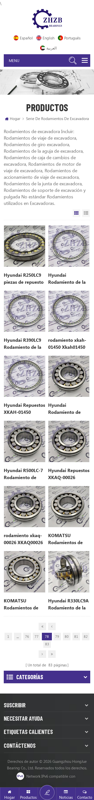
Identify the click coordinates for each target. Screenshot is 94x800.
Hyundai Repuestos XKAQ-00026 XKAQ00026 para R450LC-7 (68, 474)
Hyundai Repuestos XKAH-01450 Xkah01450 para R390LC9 (24, 409)
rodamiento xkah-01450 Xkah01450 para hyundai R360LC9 (67, 344)
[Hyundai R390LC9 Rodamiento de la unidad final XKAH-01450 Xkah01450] (24, 311)
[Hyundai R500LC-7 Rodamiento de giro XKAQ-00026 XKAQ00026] (24, 441)
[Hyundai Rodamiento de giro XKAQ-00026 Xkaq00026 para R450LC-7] (68, 376)
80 (67, 636)
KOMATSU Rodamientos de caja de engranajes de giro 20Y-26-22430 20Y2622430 (23, 604)
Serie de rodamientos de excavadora (57, 118)
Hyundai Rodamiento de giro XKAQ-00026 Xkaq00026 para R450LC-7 (66, 409)
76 (27, 636)
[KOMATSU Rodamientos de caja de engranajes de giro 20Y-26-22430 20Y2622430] (24, 571)
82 (86, 636)
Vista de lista (86, 213)
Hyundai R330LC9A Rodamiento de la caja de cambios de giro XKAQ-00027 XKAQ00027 (68, 604)
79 (57, 636)
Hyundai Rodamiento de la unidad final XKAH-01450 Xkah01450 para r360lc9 (68, 278)
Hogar (15, 118)
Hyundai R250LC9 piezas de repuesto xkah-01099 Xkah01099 (24, 278)
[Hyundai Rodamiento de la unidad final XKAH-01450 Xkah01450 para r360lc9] (68, 246)
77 (37, 636)
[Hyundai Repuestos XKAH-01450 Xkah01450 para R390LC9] (24, 376)
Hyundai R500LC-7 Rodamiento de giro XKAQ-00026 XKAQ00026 (23, 474)
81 (76, 636)
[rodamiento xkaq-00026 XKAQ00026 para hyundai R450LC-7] (24, 506)
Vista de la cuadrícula (76, 213)
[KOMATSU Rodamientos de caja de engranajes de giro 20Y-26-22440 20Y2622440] (68, 506)
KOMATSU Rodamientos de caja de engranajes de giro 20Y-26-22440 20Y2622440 (68, 539)
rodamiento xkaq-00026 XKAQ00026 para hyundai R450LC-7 (23, 539)
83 (47, 644)
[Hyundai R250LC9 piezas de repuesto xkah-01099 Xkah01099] (24, 246)
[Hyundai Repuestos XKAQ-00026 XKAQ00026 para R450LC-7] (68, 441)
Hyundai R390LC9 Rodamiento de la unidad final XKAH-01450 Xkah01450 (24, 344)
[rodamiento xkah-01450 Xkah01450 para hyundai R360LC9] (68, 311)
